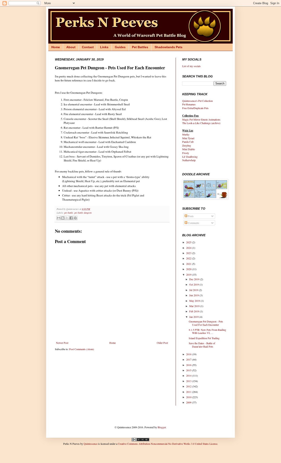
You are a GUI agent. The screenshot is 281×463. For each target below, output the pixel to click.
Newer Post (62, 342)
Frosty (185, 153)
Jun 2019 (194, 295)
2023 (189, 253)
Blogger (162, 427)
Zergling (186, 145)
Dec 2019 (194, 279)
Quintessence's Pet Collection (197, 100)
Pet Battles (140, 47)
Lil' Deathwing (190, 156)
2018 (189, 354)
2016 (189, 365)
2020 (189, 269)
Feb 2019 (194, 311)
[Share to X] (67, 218)
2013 (189, 381)
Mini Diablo (188, 149)
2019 (189, 274)
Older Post (162, 342)
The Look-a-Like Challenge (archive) (201, 123)
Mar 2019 (194, 306)
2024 (189, 247)
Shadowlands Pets (168, 47)
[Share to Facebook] (71, 218)
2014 (189, 375)
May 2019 (195, 300)
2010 (189, 397)
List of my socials (191, 66)
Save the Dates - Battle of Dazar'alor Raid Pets (202, 344)
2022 (189, 258)
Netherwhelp (189, 160)
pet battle (68, 212)
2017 (189, 359)
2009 (189, 402)
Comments (193, 223)
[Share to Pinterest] (75, 218)
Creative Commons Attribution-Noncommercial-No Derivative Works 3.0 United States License (167, 443)
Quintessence (90, 443)
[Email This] (58, 218)
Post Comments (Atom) (81, 349)
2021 (189, 263)
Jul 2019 (194, 290)
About (71, 47)
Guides (120, 47)
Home (55, 47)
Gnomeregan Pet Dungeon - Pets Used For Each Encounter (206, 323)
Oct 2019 (194, 284)
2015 (189, 370)
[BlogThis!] (63, 218)
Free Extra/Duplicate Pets (195, 108)
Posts (190, 216)
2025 (189, 242)
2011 (189, 391)
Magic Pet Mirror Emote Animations (201, 119)
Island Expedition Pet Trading (204, 338)
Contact (88, 47)
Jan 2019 (194, 316)
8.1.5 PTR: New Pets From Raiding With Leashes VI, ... (207, 331)
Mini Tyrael (188, 138)
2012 (189, 386)
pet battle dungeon (83, 212)
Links (104, 47)
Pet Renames (189, 104)
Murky (185, 134)
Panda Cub (188, 141)
